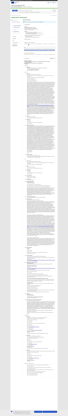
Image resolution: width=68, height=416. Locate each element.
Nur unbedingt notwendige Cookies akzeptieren (49, 411)
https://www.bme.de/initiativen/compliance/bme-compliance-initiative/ (40, 227)
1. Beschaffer (14, 36)
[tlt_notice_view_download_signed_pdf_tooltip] (28, 44)
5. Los (13, 40)
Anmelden (50, 2)
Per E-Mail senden (16, 31)
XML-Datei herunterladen (17, 25)
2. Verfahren (14, 38)
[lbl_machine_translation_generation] (34, 53)
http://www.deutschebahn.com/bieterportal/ (36, 330)
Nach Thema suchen (36, 12)
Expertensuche (31, 12)
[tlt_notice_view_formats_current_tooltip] (54, 58)
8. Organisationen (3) (15, 42)
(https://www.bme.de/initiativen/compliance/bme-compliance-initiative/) (40, 106)
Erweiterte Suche (27, 12)
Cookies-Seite (18, 412)
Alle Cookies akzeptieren (38, 411)
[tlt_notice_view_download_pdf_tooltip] (24, 50)
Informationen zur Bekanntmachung (14, 45)
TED (11, 15)
